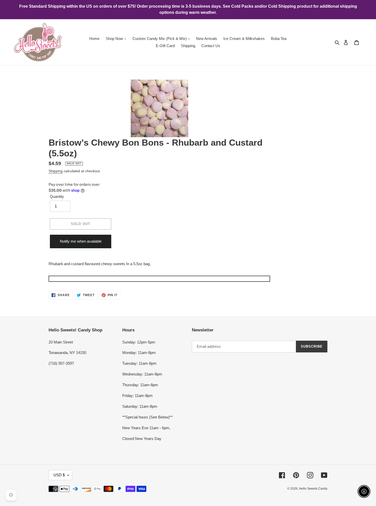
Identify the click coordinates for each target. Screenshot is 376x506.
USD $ (59, 475)
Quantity (57, 196)
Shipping (56, 171)
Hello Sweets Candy (313, 488)
